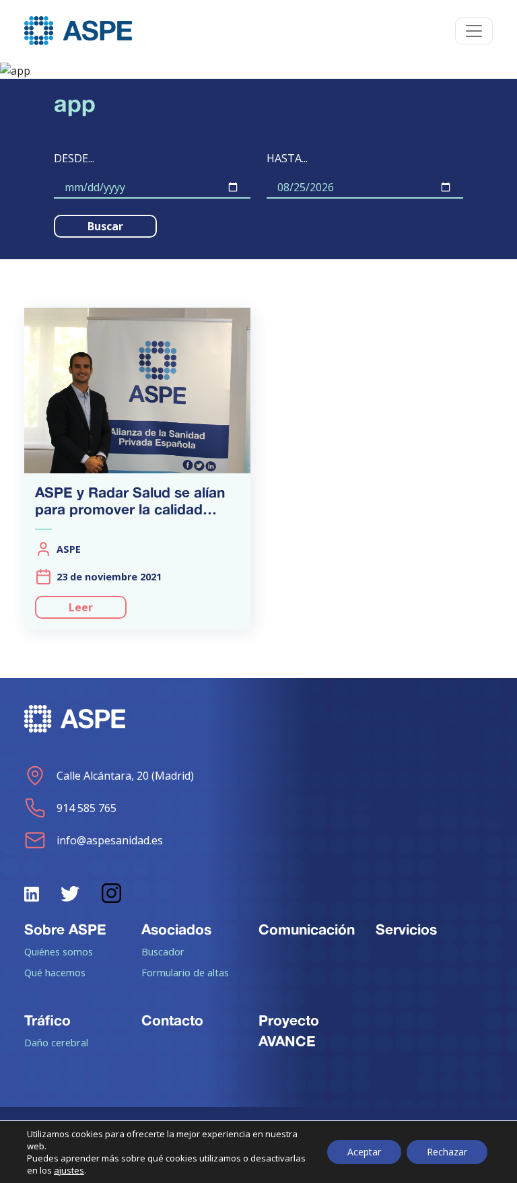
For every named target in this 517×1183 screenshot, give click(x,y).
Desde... (74, 158)
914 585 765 (86, 808)
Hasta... (287, 158)
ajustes (69, 1170)
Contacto (172, 1020)
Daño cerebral (56, 1042)
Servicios (406, 929)
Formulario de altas (185, 972)
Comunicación (306, 929)
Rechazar (447, 1151)
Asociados (176, 929)
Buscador (162, 951)
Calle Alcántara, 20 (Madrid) (125, 775)
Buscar (105, 226)
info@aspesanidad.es (110, 840)
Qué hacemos (54, 972)
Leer (81, 607)
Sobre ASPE (65, 929)
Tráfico (47, 1020)
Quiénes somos (58, 951)
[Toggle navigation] (474, 31)
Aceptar (364, 1151)
